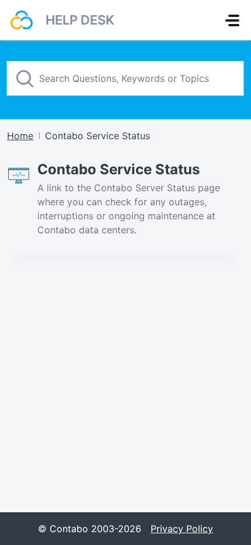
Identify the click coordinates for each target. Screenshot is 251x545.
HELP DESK (80, 19)
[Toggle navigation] (232, 20)
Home (20, 136)
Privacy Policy (182, 528)
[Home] (21, 20)
